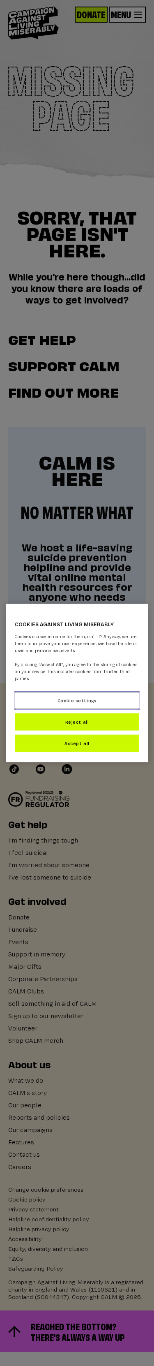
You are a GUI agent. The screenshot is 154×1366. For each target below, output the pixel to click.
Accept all (77, 743)
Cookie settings (77, 700)
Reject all (77, 722)
